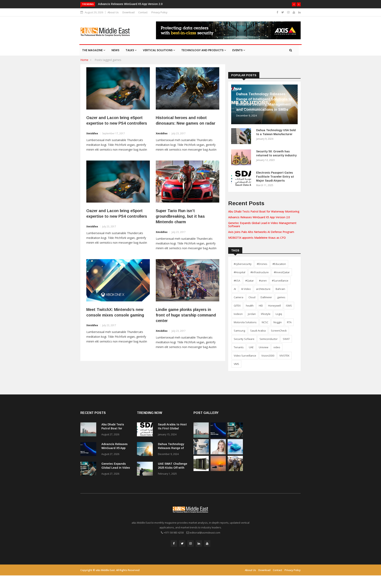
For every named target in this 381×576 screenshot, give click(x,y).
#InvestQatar (282, 272)
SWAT (286, 339)
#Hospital (239, 272)
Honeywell (274, 305)
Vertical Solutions (158, 50)
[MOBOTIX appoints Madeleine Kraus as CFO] (218, 453)
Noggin (277, 322)
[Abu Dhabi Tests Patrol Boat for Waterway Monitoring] (89, 430)
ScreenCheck (279, 330)
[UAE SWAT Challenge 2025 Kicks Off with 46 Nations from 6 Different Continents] (146, 469)
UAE (251, 347)
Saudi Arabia (258, 330)
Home (84, 60)
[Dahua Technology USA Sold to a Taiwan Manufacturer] (242, 136)
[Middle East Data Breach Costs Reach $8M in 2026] (235, 453)
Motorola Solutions (245, 322)
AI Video (246, 289)
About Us (113, 12)
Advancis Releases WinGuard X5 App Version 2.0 (130, 4)
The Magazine (92, 50)
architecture (263, 289)
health (250, 305)
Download (128, 12)
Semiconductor (269, 339)
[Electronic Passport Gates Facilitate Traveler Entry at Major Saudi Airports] (242, 179)
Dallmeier (266, 297)
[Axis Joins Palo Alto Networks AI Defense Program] (201, 453)
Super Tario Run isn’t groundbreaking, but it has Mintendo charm (180, 216)
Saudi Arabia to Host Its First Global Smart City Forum (172, 428)
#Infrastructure (259, 272)
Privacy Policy (159, 12)
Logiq (279, 314)
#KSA (237, 280)
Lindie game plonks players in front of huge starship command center (186, 315)
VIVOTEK (284, 355)
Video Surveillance (245, 355)
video (276, 347)
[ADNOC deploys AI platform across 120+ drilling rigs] (218, 470)
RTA (289, 322)
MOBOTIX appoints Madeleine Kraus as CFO (257, 237)
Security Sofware (244, 339)
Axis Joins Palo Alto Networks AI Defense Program (261, 232)
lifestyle (265, 314)
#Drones (262, 264)
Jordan (252, 314)
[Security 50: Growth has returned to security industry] (242, 158)
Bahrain (280, 289)
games (281, 297)
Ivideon (238, 314)
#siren (263, 280)
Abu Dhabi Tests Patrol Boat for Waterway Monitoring (263, 211)
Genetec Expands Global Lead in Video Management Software (262, 224)
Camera (238, 297)
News (115, 50)
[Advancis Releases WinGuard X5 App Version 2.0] (89, 449)
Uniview (263, 347)
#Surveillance (280, 280)
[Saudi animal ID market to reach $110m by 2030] (235, 470)
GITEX (237, 305)
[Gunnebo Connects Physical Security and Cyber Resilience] (201, 470)
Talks (130, 50)
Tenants (239, 347)
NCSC (265, 322)
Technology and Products (202, 50)
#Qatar (249, 280)
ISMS (289, 305)
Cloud (251, 297)
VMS (236, 364)
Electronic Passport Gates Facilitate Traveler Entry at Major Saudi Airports (275, 176)
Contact (143, 12)
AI (235, 289)
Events (237, 50)
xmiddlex (92, 133)
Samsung (239, 330)
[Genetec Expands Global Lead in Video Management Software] (89, 469)
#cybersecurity (243, 264)
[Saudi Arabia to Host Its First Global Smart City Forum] (146, 430)
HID (261, 305)
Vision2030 (267, 355)
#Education (279, 264)
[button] (294, 4)
